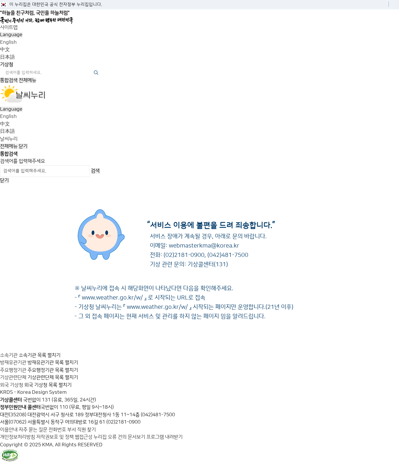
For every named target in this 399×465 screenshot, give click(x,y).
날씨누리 (9, 139)
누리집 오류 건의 (109, 437)
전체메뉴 (27, 80)
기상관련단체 (13, 377)
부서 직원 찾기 (81, 429)
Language (11, 34)
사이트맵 (9, 27)
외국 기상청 (11, 385)
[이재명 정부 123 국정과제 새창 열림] (197, 20)
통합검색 (9, 80)
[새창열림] (23, 101)
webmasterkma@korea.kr (204, 246)
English (8, 42)
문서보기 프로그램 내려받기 (155, 437)
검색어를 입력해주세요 (22, 161)
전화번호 (57, 429)
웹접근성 (83, 437)
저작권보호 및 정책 (55, 437)
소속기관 (9, 355)
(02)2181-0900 (184, 255)
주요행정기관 (13, 370)
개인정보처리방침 (17, 437)
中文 (5, 49)
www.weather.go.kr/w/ (112, 298)
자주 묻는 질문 (33, 429)
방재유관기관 (13, 362)
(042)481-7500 (227, 255)
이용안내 (9, 429)
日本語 (7, 57)
